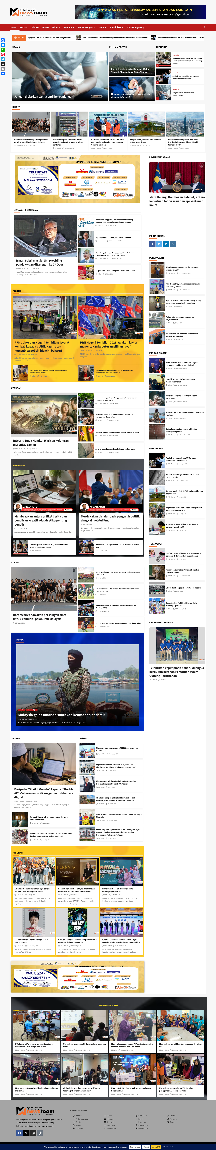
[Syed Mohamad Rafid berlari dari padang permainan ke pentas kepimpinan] (157, 303)
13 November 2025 (181, 418)
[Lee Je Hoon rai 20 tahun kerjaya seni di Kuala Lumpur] (34, 922)
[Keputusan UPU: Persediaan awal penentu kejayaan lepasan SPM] (157, 510)
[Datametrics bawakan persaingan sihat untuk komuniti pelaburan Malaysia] (31, 124)
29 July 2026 (98, 350)
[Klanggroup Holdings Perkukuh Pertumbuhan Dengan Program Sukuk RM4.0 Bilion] (87, 784)
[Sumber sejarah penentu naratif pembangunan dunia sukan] (86, 624)
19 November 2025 (181, 368)
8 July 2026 (43, 376)
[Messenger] (2, 45)
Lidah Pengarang (135, 27)
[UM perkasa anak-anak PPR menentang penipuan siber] (84, 1025)
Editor (100, 274)
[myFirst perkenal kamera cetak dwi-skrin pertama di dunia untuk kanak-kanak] (157, 556)
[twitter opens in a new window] (159, 244)
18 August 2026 (114, 420)
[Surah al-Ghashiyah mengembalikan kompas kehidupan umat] (20, 819)
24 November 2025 (184, 273)
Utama (13, 27)
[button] (204, 27)
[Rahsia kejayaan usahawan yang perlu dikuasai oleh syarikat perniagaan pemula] (20, 547)
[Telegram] (2, 59)
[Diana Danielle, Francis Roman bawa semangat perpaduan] (121, 871)
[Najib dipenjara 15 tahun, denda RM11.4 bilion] (86, 239)
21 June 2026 (185, 148)
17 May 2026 (102, 594)
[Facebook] (2, 40)
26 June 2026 (102, 578)
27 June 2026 (111, 225)
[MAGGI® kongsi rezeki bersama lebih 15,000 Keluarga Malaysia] (87, 817)
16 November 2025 (181, 402)
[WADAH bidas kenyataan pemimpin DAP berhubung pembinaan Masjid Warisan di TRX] (185, 124)
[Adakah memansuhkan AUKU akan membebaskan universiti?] (60, 76)
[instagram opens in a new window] (173, 244)
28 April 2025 (179, 306)
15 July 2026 (108, 148)
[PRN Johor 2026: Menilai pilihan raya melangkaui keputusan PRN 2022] (20, 373)
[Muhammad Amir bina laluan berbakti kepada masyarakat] (157, 336)
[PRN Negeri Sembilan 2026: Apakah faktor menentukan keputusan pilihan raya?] (110, 317)
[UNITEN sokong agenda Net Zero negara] (157, 589)
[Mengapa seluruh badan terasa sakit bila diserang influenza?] (132, 89)
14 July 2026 (112, 770)
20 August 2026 (31, 448)
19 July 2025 (109, 274)
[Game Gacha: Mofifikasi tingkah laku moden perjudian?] (157, 606)
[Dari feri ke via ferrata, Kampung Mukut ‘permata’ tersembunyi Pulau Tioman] (132, 64)
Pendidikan (115, 27)
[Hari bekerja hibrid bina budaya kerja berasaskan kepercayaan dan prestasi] (86, 417)
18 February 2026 (32, 946)
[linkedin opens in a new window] (166, 244)
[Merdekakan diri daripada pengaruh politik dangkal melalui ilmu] (111, 491)
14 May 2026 (75, 895)
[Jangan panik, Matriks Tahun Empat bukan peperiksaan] (146, 124)
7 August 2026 (34, 268)
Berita (23, 27)
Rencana (68, 27)
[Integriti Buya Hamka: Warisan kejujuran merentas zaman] (44, 415)
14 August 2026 (88, 524)
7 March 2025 (179, 339)
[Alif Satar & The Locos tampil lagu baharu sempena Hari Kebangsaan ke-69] (34, 871)
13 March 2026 (116, 895)
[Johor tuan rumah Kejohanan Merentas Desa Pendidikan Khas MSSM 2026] (86, 591)
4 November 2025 (184, 290)
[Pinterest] (2, 54)
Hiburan (35, 27)
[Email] (2, 68)
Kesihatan (175, 56)
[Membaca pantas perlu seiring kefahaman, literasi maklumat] (36, 1069)
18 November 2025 (33, 719)
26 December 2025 (115, 241)
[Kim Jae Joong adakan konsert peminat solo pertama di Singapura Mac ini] (77, 922)
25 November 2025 (184, 576)
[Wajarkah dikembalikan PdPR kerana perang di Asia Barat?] (157, 527)
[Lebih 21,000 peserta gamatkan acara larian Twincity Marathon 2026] (86, 608)
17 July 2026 (46, 840)
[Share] (2, 73)
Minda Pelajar (31, 710)
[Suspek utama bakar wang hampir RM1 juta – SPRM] (86, 272)
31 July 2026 (102, 550)
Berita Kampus (85, 27)
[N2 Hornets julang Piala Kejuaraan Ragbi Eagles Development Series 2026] (86, 574)
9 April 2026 (182, 530)
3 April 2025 (178, 323)
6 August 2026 (33, 354)
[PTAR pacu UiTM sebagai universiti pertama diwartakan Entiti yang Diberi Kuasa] (36, 1025)
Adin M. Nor (97, 148)
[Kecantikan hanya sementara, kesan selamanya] (157, 398)
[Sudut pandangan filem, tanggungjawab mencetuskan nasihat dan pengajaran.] (86, 400)
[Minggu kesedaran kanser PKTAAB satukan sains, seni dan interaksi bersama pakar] (132, 1025)
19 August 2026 (33, 1050)
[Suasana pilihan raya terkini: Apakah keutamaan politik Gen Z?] (86, 547)
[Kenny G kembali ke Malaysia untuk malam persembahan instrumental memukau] (77, 871)
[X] (2, 64)
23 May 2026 (182, 513)
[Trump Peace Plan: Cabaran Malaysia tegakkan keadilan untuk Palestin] (157, 365)
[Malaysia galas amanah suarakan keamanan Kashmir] (157, 415)
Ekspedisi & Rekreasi (179, 71)
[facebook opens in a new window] (152, 244)
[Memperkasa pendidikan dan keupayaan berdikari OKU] (180, 1025)
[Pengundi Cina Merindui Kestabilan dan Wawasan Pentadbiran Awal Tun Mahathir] (86, 373)
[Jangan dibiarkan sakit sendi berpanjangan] (163, 59)
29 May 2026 (113, 820)
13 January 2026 (76, 946)
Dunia (101, 27)
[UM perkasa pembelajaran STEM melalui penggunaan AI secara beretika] (180, 1069)
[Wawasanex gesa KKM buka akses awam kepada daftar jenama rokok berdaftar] (69, 124)
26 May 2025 (179, 591)
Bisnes (45, 27)
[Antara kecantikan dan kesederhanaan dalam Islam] (86, 450)
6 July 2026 (111, 376)
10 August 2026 (69, 148)
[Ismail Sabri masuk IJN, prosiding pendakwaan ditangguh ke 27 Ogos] (45, 236)
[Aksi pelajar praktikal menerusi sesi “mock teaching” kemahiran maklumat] (84, 1069)
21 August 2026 (22, 528)
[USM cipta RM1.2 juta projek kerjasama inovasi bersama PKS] (132, 1069)
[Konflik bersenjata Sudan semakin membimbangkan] (77, 685)
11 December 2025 (120, 946)
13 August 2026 (31, 145)
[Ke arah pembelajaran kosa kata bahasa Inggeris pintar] (157, 477)
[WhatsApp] (2, 49)
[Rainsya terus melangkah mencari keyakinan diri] (157, 320)
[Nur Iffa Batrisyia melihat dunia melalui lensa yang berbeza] (157, 286)
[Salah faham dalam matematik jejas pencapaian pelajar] (157, 431)
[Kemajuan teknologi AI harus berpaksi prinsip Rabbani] (157, 572)
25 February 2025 (180, 609)
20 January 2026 (103, 611)
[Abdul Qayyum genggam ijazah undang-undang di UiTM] (157, 270)
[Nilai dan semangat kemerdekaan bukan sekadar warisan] (86, 433)
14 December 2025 (104, 626)
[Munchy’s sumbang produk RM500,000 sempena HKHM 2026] (87, 750)
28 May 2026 (112, 838)
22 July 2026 (46, 823)
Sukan (55, 27)
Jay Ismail (19, 145)
